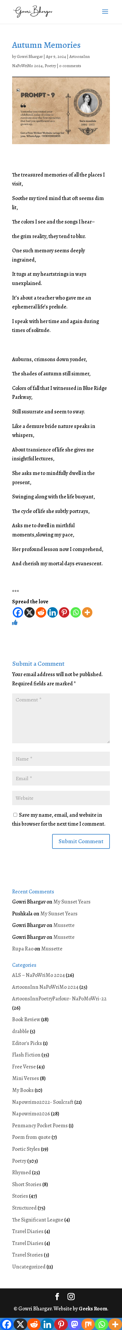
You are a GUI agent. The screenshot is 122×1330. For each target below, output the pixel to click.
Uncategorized (29, 1266)
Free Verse (24, 1066)
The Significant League (37, 1219)
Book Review (26, 1019)
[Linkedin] (52, 612)
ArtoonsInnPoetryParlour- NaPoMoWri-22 (59, 998)
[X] (29, 612)
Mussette (64, 925)
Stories (20, 1196)
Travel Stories (27, 1254)
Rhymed (21, 1172)
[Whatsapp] (75, 612)
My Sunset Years (72, 901)
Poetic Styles (26, 1149)
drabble (20, 1031)
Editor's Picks (27, 1043)
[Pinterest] (64, 612)
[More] (87, 612)
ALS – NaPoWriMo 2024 (38, 975)
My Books (23, 1090)
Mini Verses (25, 1078)
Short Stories (26, 1184)
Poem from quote (31, 1137)
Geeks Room (93, 1308)
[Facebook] (18, 612)
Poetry (50, 66)
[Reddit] (41, 612)
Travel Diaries (28, 1231)
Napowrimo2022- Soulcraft (42, 1102)
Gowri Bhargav (30, 56)
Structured (24, 1207)
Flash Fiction (26, 1054)
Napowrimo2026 (31, 1113)
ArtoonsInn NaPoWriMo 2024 (45, 987)
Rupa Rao (22, 948)
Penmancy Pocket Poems (40, 1125)
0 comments (70, 66)
